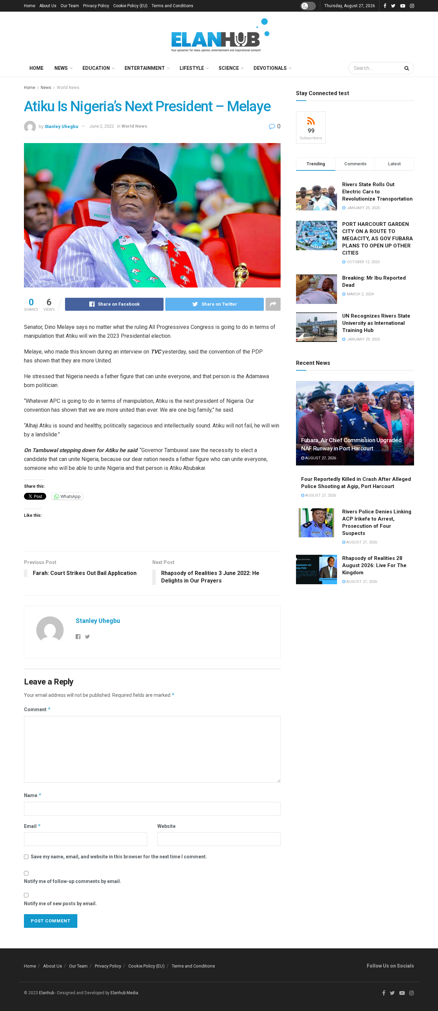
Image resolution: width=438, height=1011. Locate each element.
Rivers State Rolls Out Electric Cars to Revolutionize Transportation (378, 191)
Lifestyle (192, 68)
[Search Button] (407, 68)
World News (68, 87)
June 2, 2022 (101, 126)
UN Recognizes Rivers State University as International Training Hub (376, 323)
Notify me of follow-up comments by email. (72, 881)
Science (229, 68)
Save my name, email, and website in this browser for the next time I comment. (119, 856)
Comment (37, 709)
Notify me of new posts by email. (60, 903)
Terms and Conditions (172, 5)
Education (96, 68)
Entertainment (145, 68)
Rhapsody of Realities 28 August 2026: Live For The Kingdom (374, 565)
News (61, 68)
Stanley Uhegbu (61, 126)
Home (29, 5)
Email (32, 826)
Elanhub (46, 992)
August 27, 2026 (320, 458)
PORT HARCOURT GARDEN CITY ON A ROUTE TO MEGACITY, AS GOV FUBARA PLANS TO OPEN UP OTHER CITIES (377, 238)
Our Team (70, 5)
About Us (47, 5)
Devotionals (270, 68)
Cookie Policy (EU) (130, 5)
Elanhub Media (124, 992)
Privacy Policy (96, 5)
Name (33, 795)
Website (166, 826)
